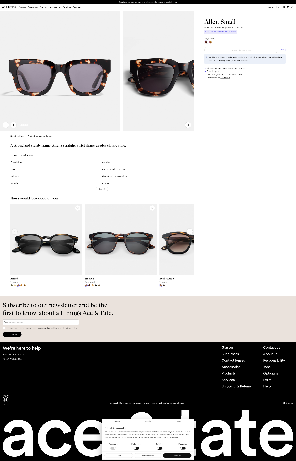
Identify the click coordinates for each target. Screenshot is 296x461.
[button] (289, 7)
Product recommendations (40, 136)
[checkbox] (4, 328)
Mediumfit (225, 77)
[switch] (136, 448)
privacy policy (71, 328)
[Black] (95, 285)
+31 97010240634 (14, 359)
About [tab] (179, 421)
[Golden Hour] (15, 285)
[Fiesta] (210, 42)
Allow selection (148, 455)
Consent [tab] (117, 421)
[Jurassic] (99, 285)
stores (124, 2)
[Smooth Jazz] (24, 285)
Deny (119, 455)
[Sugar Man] (89, 285)
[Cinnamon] (21, 285)
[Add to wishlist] (77, 208)
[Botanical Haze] (11, 285)
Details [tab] (148, 421)
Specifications (17, 136)
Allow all (177, 455)
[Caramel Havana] (92, 285)
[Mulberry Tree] (164, 285)
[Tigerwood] (18, 285)
